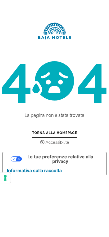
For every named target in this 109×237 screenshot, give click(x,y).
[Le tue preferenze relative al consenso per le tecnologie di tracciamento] (5, 177)
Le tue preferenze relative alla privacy (60, 159)
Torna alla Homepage (54, 133)
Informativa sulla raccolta (34, 170)
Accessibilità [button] (57, 142)
